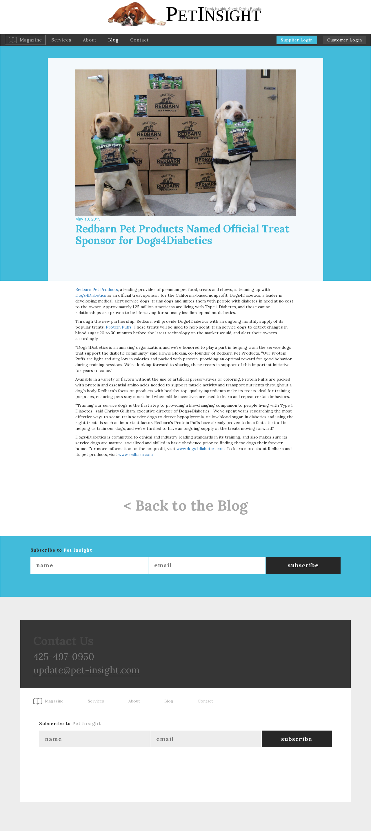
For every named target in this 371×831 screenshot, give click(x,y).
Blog (113, 40)
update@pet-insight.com (86, 670)
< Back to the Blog (185, 505)
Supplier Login (297, 40)
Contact (139, 40)
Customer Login (344, 40)
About (90, 40)
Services (61, 40)
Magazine (31, 40)
